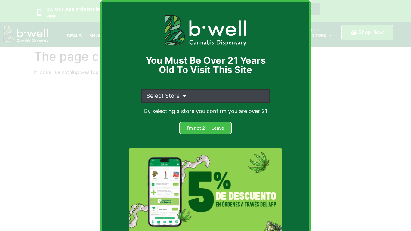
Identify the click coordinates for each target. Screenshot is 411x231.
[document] (205, 115)
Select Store (163, 95)
